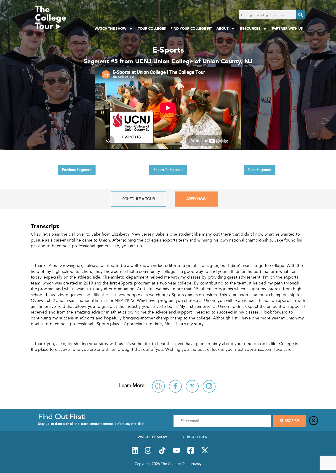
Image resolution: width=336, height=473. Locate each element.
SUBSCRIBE (289, 421)
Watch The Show (110, 28)
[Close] (313, 421)
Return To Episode (168, 169)
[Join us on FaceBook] (190, 453)
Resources (250, 28)
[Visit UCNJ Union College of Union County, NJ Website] (158, 386)
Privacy (196, 464)
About (222, 28)
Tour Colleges (152, 28)
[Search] (300, 14)
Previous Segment (76, 169)
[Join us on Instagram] (148, 453)
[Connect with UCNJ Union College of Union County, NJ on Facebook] (175, 386)
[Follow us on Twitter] (205, 453)
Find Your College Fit (191, 28)
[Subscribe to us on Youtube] (176, 453)
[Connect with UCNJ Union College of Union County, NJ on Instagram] (209, 386)
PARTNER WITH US (287, 28)
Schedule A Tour (138, 199)
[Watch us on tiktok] (162, 453)
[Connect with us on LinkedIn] (135, 453)
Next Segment (259, 169)
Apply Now (196, 199)
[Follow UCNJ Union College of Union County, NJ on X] (192, 386)
